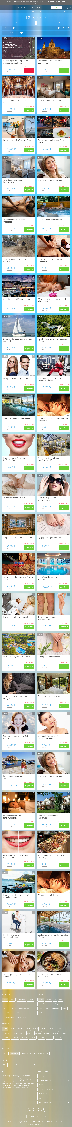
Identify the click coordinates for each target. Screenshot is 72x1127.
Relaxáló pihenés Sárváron (49, 100)
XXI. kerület (49, 1037)
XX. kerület (41, 1037)
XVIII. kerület (24, 1037)
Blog (55, 11)
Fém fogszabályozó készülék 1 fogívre (16, 737)
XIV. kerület (55, 1033)
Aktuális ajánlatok (36, 11)
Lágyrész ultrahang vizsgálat (15, 617)
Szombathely (41, 1013)
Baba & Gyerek (17, 1013)
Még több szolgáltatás (8, 1017)
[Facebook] (43, 1110)
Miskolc (49, 1004)
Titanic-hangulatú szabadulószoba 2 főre (18, 578)
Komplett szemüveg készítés (15, 379)
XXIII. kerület (6, 1042)
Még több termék (21, 1017)
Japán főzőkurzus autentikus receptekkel (50, 976)
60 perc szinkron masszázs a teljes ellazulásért (53, 300)
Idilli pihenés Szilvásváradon (50, 220)
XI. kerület (29, 1033)
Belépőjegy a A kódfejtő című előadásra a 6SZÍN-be (15, 62)
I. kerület (12, 1028)
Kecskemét (41, 1004)
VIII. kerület (6, 1033)
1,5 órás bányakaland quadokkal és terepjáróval (18, 260)
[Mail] (29, 1110)
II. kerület (19, 1028)
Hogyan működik (42, 1093)
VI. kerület (50, 1028)
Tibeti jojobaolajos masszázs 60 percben (17, 976)
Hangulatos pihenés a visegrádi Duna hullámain (17, 896)
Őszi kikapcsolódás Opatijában (16, 299)
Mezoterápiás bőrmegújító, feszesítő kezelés (49, 737)
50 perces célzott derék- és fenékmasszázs (15, 817)
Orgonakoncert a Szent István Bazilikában (51, 62)
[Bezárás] (70, 2)
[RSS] (33, 1110)
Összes (5, 999)
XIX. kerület (33, 1037)
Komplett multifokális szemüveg (17, 140)
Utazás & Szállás (7, 1013)
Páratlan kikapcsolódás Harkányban (48, 817)
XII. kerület (38, 1033)
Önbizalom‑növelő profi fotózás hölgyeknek (16, 697)
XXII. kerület (58, 1037)
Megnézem (64, 70)
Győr (60, 999)
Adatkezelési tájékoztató (44, 1080)
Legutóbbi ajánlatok (48, 11)
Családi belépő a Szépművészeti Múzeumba (17, 101)
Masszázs (28, 1065)
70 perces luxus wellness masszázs (14, 221)
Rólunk (60, 11)
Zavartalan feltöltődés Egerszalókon (12, 181)
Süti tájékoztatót (61, 1)
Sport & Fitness (21, 1004)
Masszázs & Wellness (8, 1004)
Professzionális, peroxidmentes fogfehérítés (17, 856)
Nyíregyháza (57, 1004)
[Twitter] (38, 1110)
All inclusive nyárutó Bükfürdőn (16, 657)
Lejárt (29, 70)
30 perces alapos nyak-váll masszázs (14, 499)
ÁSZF (41, 1)
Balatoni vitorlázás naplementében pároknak (18, 340)
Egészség (30, 999)
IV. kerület (35, 1028)
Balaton (11, 1065)
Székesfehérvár (55, 1008)
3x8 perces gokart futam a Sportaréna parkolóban (49, 380)
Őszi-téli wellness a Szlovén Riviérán (50, 578)
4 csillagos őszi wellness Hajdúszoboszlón (48, 459)
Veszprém (50, 1013)
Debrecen (48, 999)
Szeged (47, 1008)
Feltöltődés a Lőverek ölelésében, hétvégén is (52, 340)
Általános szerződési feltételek (46, 1089)
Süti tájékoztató (42, 1085)
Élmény (29, 1004)
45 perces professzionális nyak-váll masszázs (53, 419)
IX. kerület (14, 1033)
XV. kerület (63, 1033)
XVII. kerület (15, 1037)
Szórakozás (6, 1008)
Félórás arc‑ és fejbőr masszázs (52, 895)
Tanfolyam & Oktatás (24, 1008)
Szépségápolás (21, 999)
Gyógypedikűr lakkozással (49, 657)
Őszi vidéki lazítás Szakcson (50, 696)
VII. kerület (58, 1028)
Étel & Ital (12, 999)
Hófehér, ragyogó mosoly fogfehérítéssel (14, 459)
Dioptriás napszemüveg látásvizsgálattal (48, 499)
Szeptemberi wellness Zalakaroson (18, 537)
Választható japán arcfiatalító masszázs (50, 260)
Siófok (4, 1065)
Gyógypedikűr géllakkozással (50, 537)
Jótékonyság (28, 1013)
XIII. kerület (46, 1033)
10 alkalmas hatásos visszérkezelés (47, 618)
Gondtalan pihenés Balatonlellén (17, 418)
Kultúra (14, 1008)
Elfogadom (36, 3)
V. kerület (43, 1028)
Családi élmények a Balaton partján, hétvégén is (53, 936)
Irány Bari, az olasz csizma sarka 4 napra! (18, 777)
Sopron (40, 1008)
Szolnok (65, 1008)
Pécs (64, 1004)
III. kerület (27, 1028)
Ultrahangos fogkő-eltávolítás (50, 180)
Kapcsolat (66, 11)
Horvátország (19, 1065)
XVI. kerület (6, 1037)
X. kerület (22, 1033)
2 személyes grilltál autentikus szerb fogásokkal (51, 856)
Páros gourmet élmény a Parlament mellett (53, 141)
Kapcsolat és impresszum (44, 1102)
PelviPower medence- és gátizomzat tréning (14, 936)
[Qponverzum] (36, 17)
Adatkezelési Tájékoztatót (50, 1)
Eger (55, 999)
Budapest (40, 999)
